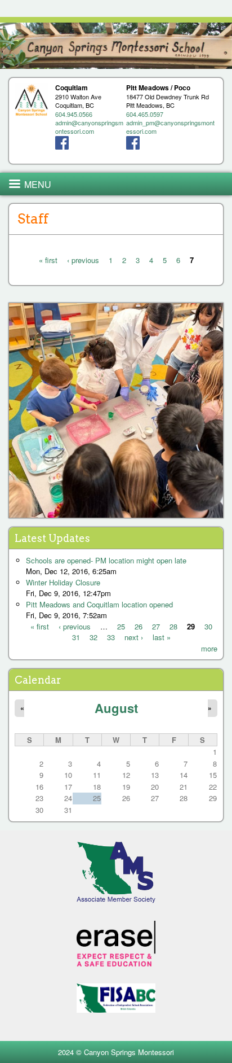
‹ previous (83, 260)
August (116, 708)
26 (138, 626)
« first (48, 260)
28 (173, 626)
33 (111, 637)
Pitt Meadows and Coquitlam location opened (99, 604)
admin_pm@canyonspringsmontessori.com (170, 126)
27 (156, 626)
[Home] (116, 46)
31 (76, 637)
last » (162, 637)
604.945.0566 (73, 114)
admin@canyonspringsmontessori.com (89, 126)
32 (93, 637)
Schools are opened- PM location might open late (106, 560)
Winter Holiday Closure (63, 582)
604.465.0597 (144, 114)
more (209, 648)
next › (133, 637)
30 (208, 626)
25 (121, 626)
